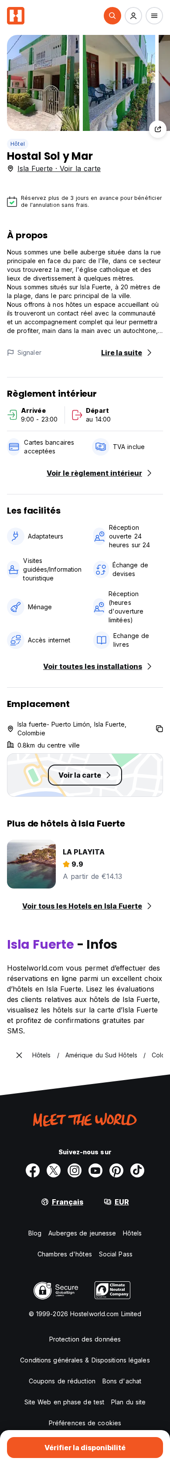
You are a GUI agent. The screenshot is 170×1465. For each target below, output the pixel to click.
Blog (34, 1233)
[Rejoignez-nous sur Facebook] (33, 1170)
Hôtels (132, 1233)
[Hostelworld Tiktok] (137, 1170)
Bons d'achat (121, 1381)
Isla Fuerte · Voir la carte (59, 168)
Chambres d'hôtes (64, 1254)
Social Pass (116, 1254)
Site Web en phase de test (64, 1402)
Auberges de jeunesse (82, 1233)
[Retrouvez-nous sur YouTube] (95, 1170)
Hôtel (17, 144)
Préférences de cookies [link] (85, 1423)
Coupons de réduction (62, 1381)
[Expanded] (19, 1055)
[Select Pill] (112, 15)
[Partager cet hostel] (158, 129)
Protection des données (85, 1339)
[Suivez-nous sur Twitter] (54, 1170)
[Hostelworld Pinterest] (116, 1170)
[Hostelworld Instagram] (75, 1170)
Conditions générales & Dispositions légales (85, 1360)
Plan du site (128, 1402)
